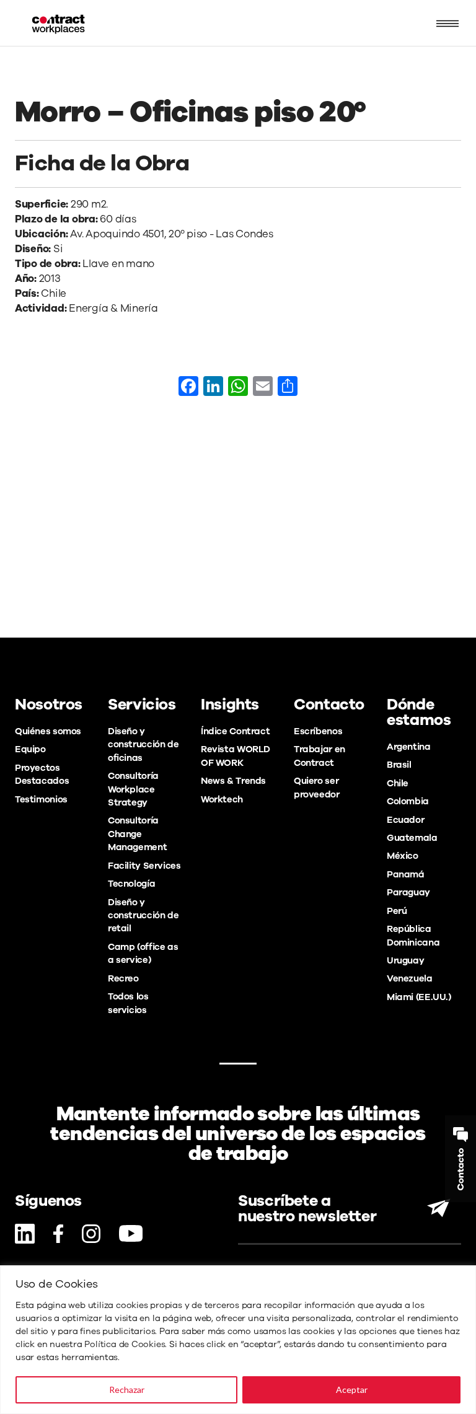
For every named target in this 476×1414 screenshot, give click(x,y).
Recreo (123, 978)
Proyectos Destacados (42, 774)
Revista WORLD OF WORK (235, 755)
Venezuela (410, 978)
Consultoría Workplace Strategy (133, 789)
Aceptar (352, 1389)
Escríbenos (318, 731)
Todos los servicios (128, 1003)
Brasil (399, 764)
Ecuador (405, 820)
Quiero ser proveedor (317, 787)
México (402, 856)
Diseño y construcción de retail (143, 915)
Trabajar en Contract (319, 755)
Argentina (409, 746)
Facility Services (144, 865)
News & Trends (233, 781)
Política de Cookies (124, 1344)
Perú (397, 911)
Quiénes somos (48, 731)
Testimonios (41, 799)
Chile (397, 783)
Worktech (222, 799)
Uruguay (405, 960)
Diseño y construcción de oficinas (143, 744)
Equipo (30, 749)
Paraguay (408, 892)
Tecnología (131, 883)
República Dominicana (413, 935)
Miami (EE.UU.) (419, 997)
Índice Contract (235, 731)
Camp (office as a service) (143, 953)
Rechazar (126, 1389)
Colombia (408, 801)
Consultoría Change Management (137, 833)
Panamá (406, 874)
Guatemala (412, 838)
